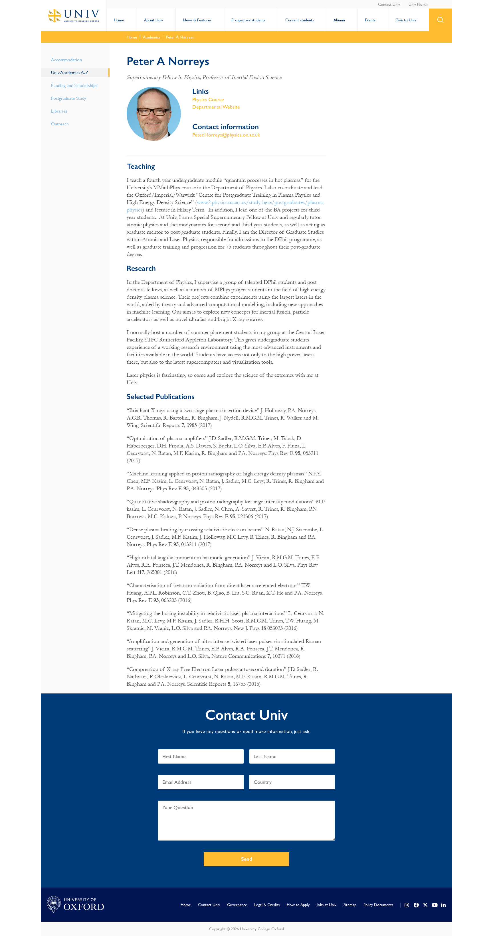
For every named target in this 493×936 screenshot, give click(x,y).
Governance (237, 904)
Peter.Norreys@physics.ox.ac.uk (226, 135)
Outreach (60, 124)
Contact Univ (389, 4)
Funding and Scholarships (74, 85)
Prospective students (248, 20)
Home (119, 20)
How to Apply (298, 904)
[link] (407, 905)
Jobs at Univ (326, 904)
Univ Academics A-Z (69, 72)
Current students (299, 20)
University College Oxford (74, 15)
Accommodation (66, 59)
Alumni (339, 20)
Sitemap (350, 904)
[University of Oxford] (75, 904)
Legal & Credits (267, 904)
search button (440, 20)
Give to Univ (405, 20)
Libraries (59, 111)
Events (370, 20)
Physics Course (208, 99)
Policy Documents (378, 904)
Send (246, 859)
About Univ (153, 20)
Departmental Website (216, 107)
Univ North (418, 4)
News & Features (197, 20)
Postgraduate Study (68, 98)
